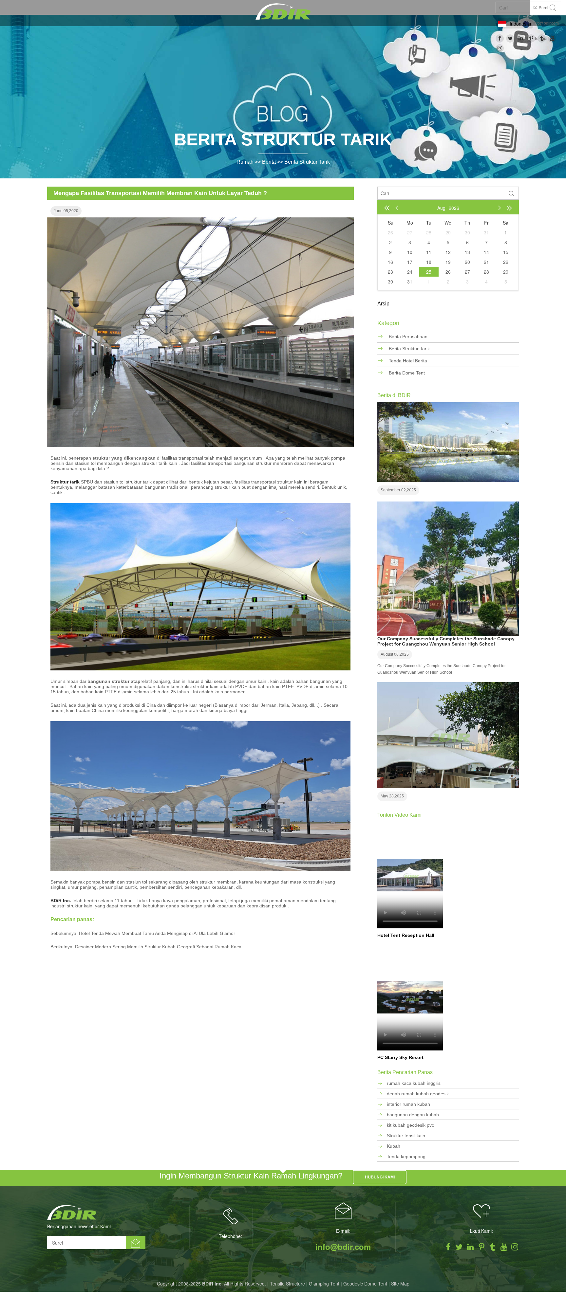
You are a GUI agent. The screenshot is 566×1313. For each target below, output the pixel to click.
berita (269, 162)
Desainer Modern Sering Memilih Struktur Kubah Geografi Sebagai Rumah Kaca (158, 946)
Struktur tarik (65, 481)
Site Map (400, 1283)
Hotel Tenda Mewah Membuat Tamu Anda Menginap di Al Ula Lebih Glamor (157, 933)
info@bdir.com (546, 23)
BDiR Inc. (60, 900)
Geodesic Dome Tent (365, 1283)
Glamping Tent (324, 1283)
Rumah (245, 162)
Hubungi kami (380, 1177)
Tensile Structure (287, 1283)
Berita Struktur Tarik (307, 162)
